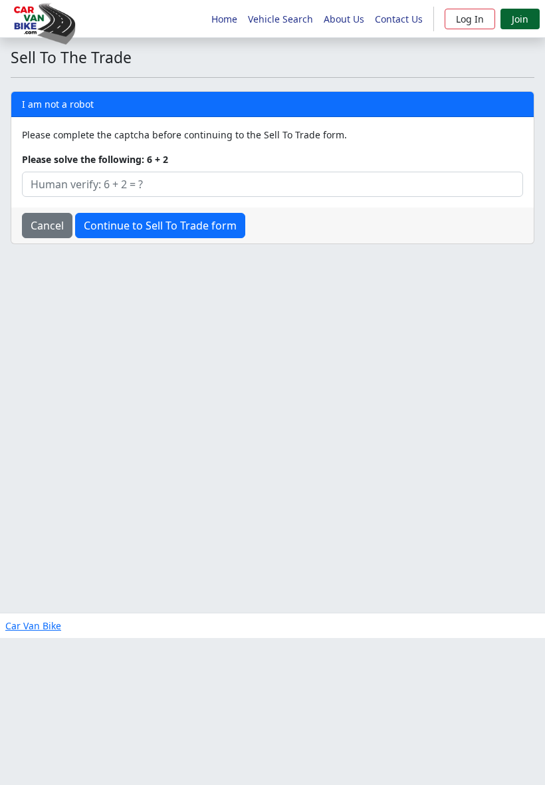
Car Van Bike (33, 625)
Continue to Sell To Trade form (160, 225)
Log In (470, 19)
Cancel (47, 225)
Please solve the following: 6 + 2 (95, 159)
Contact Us (399, 19)
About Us (344, 19)
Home (224, 19)
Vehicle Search (280, 19)
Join (520, 19)
